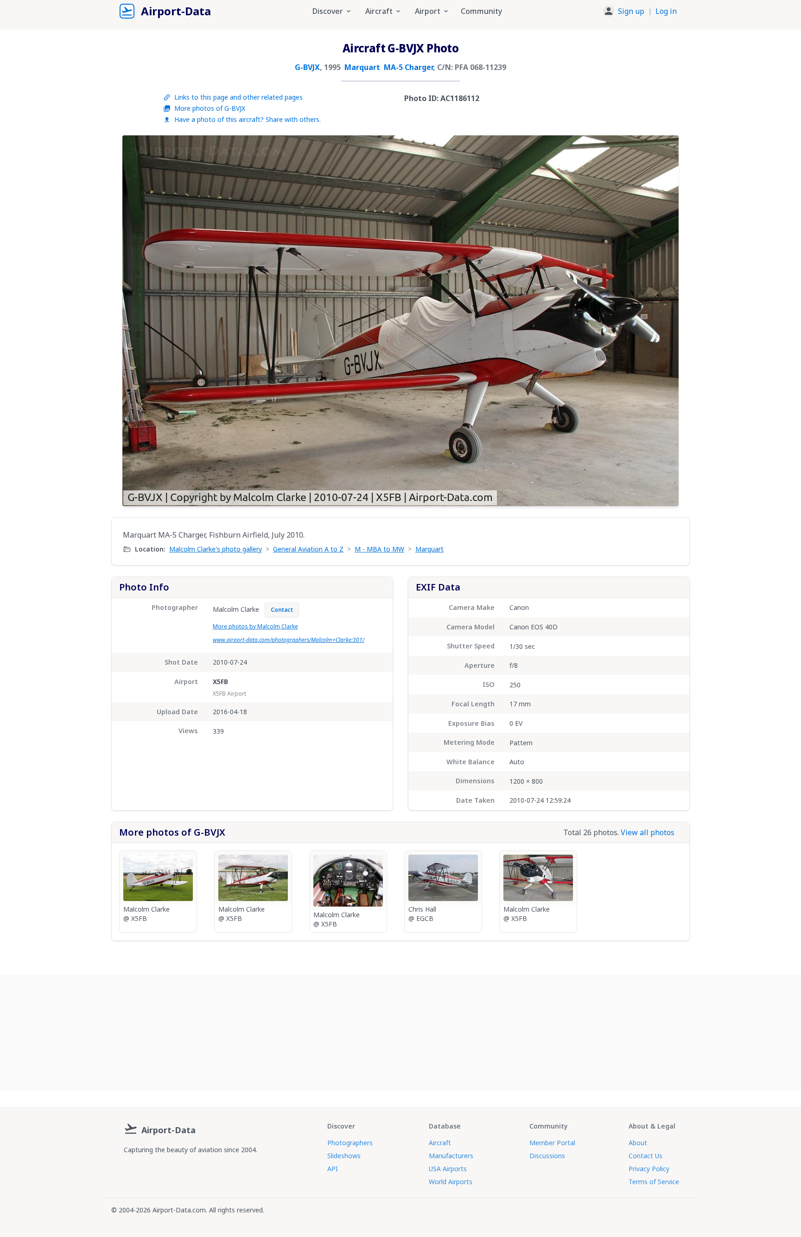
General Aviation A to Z (308, 549)
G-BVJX (307, 67)
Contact (282, 610)
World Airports (450, 1181)
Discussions (547, 1155)
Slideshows (344, 1155)
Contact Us (645, 1155)
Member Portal (552, 1142)
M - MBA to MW (379, 549)
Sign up (631, 11)
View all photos (647, 832)
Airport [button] (427, 11)
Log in (666, 11)
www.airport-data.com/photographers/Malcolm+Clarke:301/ (288, 640)
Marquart (362, 67)
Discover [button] (327, 11)
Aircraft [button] (379, 11)
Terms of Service (654, 1181)
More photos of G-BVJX (209, 108)
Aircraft (440, 1142)
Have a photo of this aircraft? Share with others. (247, 119)
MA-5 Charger (408, 67)
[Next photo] (662, 320)
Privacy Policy (649, 1168)
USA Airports (448, 1168)
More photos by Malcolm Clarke (255, 626)
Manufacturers (451, 1155)
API (332, 1168)
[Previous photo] (139, 320)
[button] (640, 11)
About (638, 1142)
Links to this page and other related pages (238, 97)
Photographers (350, 1142)
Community (481, 11)
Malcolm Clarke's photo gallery (215, 549)
